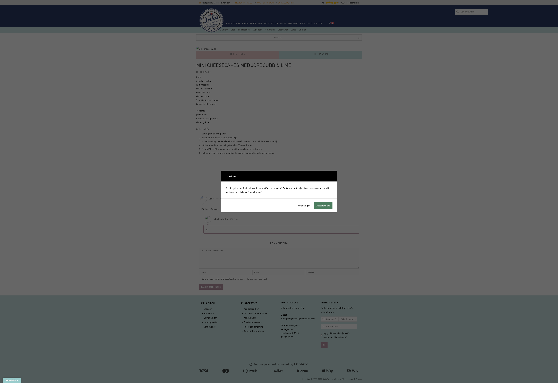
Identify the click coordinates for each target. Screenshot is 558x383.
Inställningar (303, 205)
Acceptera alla (323, 205)
